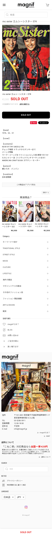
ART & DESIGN (9, 305)
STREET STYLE (9, 255)
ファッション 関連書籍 (12, 299)
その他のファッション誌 (13, 292)
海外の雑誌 (7, 280)
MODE (5, 261)
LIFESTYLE (7, 273)
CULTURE (7, 267)
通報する (46, 192)
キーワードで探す (10, 242)
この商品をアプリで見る (26, 185)
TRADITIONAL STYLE (11, 248)
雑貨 (5, 311)
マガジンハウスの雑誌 (12, 286)
